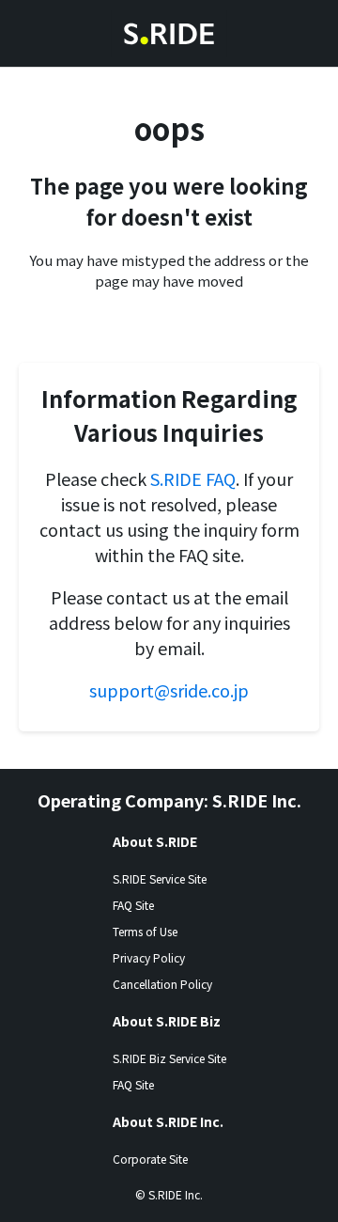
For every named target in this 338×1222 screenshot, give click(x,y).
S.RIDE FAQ (193, 478)
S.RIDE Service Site (160, 878)
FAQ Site (133, 905)
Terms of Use (145, 931)
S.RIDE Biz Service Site (169, 1058)
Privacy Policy (149, 957)
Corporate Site (150, 1159)
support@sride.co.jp (169, 690)
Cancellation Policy (162, 984)
